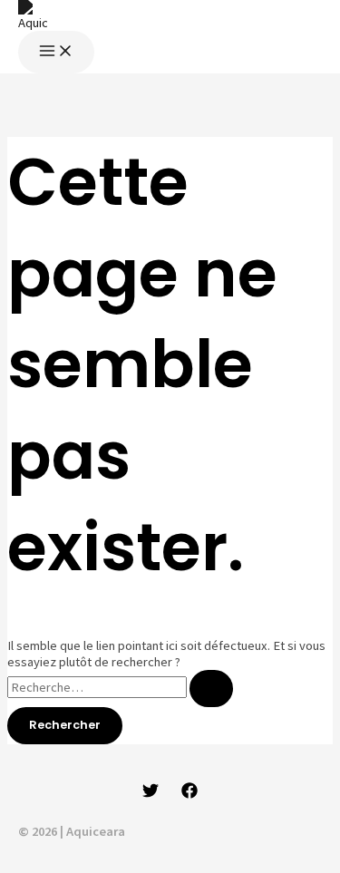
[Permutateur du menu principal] (56, 52)
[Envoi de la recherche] (211, 688)
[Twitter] (150, 794)
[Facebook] (189, 794)
